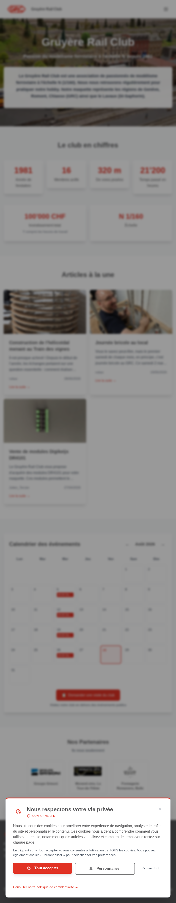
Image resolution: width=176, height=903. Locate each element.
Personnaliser (108, 868)
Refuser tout (150, 868)
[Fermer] (160, 809)
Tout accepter (46, 868)
